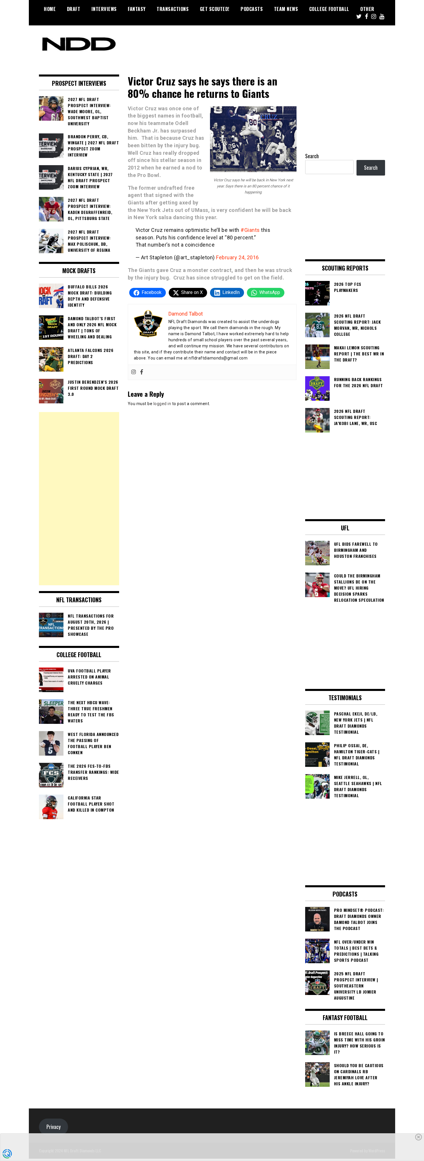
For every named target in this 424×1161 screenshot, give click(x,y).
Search (312, 156)
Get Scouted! (215, 8)
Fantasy (137, 8)
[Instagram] (133, 372)
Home (50, 8)
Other (367, 8)
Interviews (104, 8)
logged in (162, 403)
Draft (73, 8)
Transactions (173, 8)
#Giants (250, 230)
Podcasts (252, 8)
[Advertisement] (79, 498)
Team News (286, 8)
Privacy (53, 1126)
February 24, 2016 (237, 257)
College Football (329, 8)
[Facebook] (141, 372)
